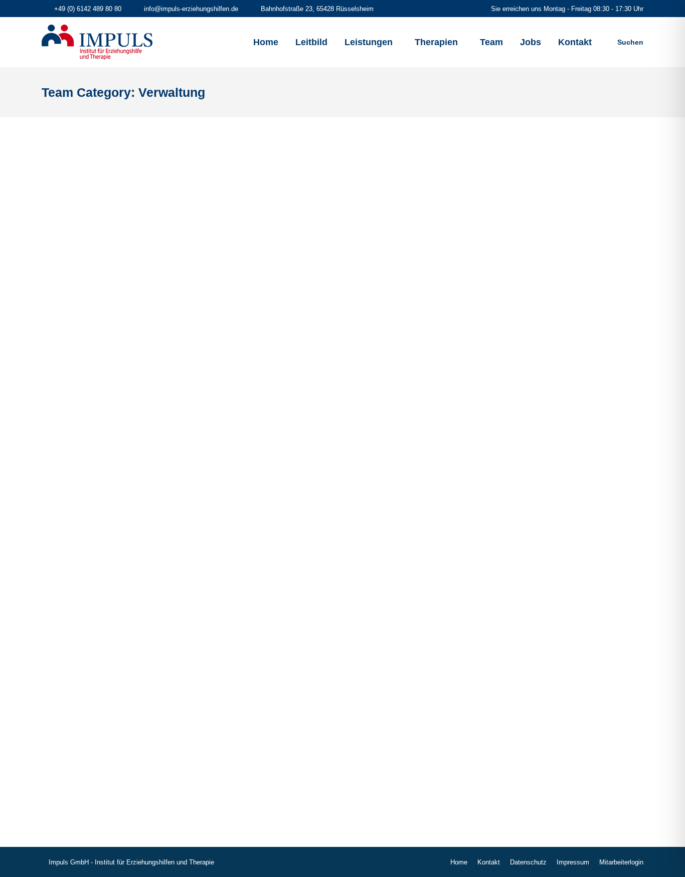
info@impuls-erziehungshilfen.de (191, 9)
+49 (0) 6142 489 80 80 (87, 9)
